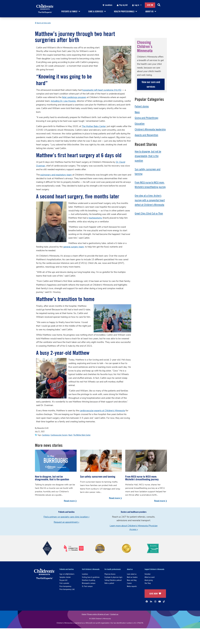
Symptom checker (65, 577)
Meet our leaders (132, 577)
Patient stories (142, 106)
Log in (137, 5)
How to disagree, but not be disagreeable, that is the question (148, 156)
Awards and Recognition (146, 135)
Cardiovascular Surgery (59, 435)
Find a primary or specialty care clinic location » (66, 516)
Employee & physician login (113, 577)
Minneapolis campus (88, 583)
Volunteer (147, 574)
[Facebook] (147, 601)
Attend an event (150, 577)
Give (149, 5)
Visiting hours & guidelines (91, 577)
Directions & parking (88, 580)
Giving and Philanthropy (146, 117)
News (137, 112)
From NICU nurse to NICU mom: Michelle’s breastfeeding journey (142, 478)
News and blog (131, 580)
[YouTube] (160, 601)
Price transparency (65, 586)
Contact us (114, 614)
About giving (149, 580)
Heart (70, 435)
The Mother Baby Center (82, 435)
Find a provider (64, 583)
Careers (129, 583)
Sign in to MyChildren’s (66, 574)
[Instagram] (155, 601)
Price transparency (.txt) (67, 589)
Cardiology (46, 435)
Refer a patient (109, 583)
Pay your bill (63, 580)
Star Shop (148, 583)
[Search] (159, 5)
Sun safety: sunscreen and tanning (97, 476)
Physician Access (110, 574)
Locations (108, 5)
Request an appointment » (66, 522)
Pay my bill (123, 5)
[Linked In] (151, 601)
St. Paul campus (87, 586)
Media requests (132, 586)
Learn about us (131, 574)
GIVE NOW (153, 593)
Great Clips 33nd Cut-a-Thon (149, 213)
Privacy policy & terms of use (98, 614)
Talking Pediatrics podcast (113, 580)
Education (140, 123)
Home (84, 614)
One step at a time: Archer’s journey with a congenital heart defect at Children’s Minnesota (150, 200)
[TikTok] (164, 601)
